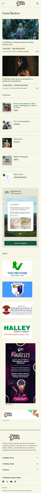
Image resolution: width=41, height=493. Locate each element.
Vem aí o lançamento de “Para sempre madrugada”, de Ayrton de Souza (25, 105)
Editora (16, 110)
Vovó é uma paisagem (21, 121)
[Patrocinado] (20, 414)
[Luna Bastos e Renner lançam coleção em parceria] (20, 29)
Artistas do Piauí (7, 85)
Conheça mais (8, 464)
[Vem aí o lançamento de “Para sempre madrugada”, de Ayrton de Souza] (7, 107)
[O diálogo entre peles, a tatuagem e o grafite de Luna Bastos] (20, 66)
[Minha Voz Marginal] (7, 160)
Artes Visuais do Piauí (18, 48)
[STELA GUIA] (7, 178)
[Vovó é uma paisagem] (7, 125)
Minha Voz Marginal (20, 157)
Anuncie (4, 487)
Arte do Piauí (6, 48)
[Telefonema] (7, 143)
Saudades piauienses (20, 177)
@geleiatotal (15, 191)
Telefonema (17, 139)
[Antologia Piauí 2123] (20, 373)
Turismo (5, 470)
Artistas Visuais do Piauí (21, 85)
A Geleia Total (8, 458)
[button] (3, 3)
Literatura (17, 124)
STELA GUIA (18, 174)
